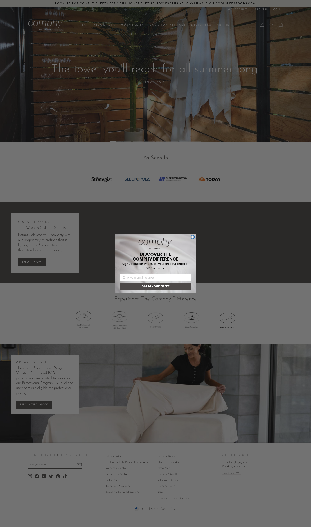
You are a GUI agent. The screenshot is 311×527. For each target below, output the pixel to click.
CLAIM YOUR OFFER (155, 286)
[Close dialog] (193, 237)
